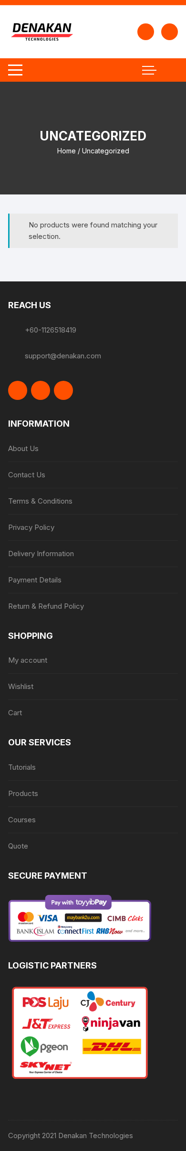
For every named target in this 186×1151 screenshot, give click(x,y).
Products (23, 793)
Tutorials (22, 767)
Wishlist (20, 686)
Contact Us (26, 474)
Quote (18, 845)
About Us (23, 448)
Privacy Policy (31, 527)
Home (66, 151)
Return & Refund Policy (46, 606)
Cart (15, 712)
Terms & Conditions (40, 501)
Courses (22, 819)
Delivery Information (41, 553)
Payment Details (35, 579)
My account (27, 660)
